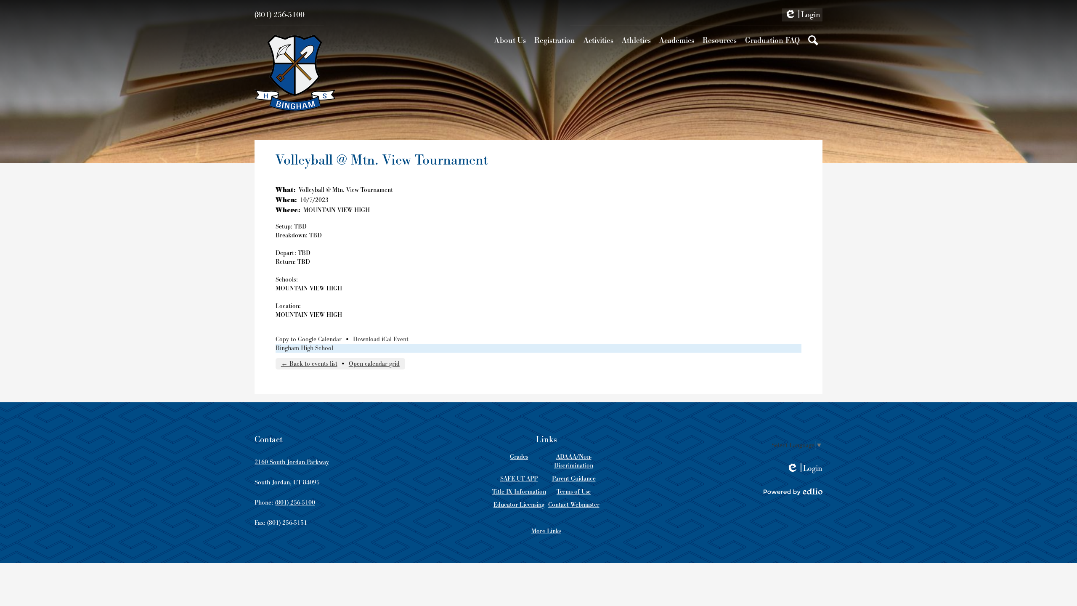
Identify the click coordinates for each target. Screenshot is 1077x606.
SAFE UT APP (519, 478)
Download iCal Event (381, 339)
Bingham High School (304, 348)
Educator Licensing (518, 504)
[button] (510, 40)
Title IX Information (519, 491)
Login (802, 15)
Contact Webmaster (574, 504)
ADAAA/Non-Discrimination (573, 461)
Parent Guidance (574, 478)
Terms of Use (574, 491)
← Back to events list (309, 363)
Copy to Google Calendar (309, 339)
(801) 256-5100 (280, 15)
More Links (546, 531)
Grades (519, 456)
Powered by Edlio (793, 491)
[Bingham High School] (295, 73)
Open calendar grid (374, 363)
